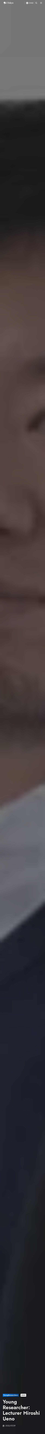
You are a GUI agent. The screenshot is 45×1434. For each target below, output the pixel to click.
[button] (36, 3)
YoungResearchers (10, 1395)
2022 (23, 1395)
